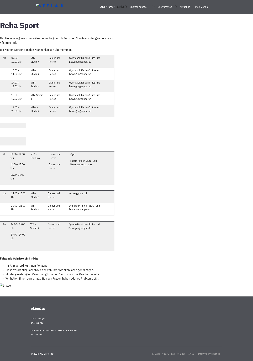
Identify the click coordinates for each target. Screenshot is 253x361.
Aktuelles (185, 6)
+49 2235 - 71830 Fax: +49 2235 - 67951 (172, 353)
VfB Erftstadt (107, 6)
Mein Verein (201, 6)
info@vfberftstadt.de (209, 353)
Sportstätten (165, 6)
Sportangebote (138, 6)
